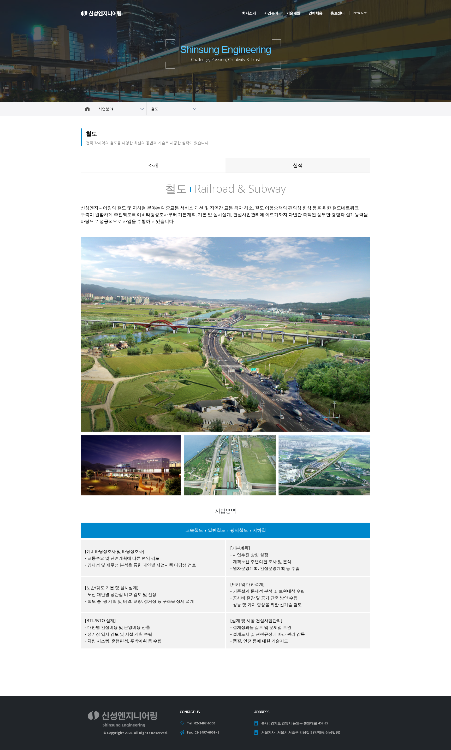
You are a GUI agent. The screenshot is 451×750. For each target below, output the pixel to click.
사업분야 (271, 12)
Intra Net (360, 12)
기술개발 (293, 12)
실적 (298, 165)
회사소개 (249, 12)
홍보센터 (337, 12)
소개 (153, 165)
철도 (154, 108)
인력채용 (315, 12)
